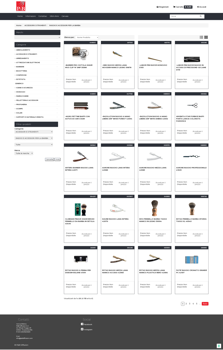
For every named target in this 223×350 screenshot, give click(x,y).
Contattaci (42, 16)
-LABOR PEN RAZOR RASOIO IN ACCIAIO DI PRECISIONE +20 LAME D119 (191, 67)
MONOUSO (20, 92)
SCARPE (19, 109)
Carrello (183, 7)
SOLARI (19, 113)
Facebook (88, 324)
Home (20, 16)
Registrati (164, 7)
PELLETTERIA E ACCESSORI (27, 100)
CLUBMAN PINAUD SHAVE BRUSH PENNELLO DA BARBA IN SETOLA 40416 (79, 221)
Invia (57, 159)
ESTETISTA (20, 79)
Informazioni (30, 16)
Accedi (202, 7)
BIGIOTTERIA (21, 71)
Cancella (49, 159)
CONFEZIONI (21, 75)
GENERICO (19, 83)
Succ (205, 304)
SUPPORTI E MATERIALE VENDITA (29, 117)
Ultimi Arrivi (54, 16)
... (200, 304)
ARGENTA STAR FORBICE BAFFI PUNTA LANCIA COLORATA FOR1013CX (190, 118)
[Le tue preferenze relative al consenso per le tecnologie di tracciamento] (219, 346)
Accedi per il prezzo (86, 81)
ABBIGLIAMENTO (23, 50)
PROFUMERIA (21, 104)
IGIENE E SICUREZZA (24, 88)
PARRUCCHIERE (22, 96)
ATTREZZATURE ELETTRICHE (28, 62)
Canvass (65, 16)
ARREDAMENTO (22, 58)
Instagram (88, 330)
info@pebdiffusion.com (24, 338)
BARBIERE (20, 67)
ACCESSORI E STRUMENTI (26, 54)
